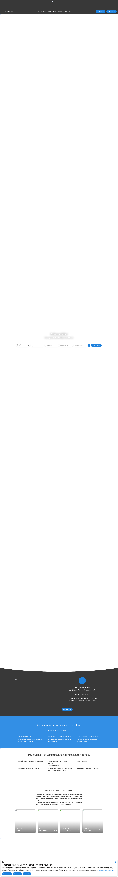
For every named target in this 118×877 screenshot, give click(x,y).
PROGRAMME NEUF (57, 11)
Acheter (43, 11)
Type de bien (34, 344)
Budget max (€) (64, 345)
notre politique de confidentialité (106, 870)
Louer (65, 11)
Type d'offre (19, 344)
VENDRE (49, 11)
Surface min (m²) (79, 345)
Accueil (37, 11)
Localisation (49, 345)
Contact (71, 11)
